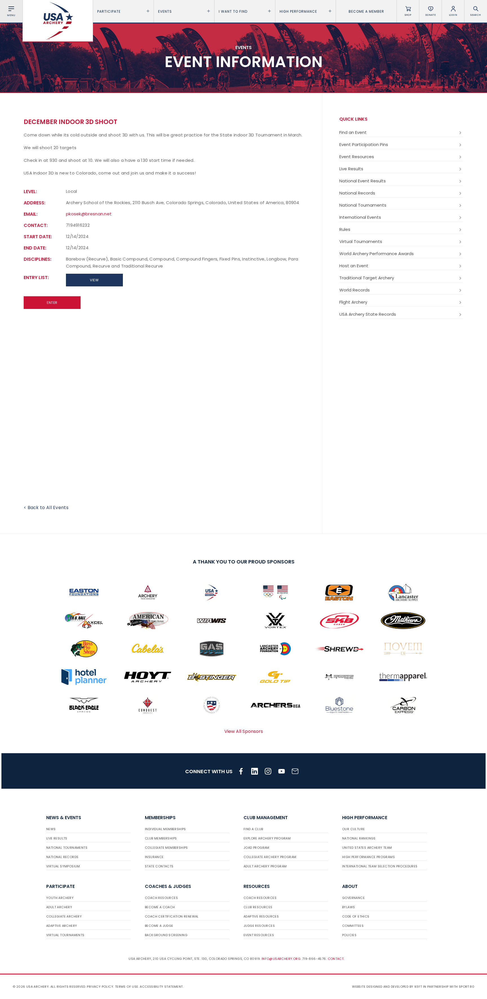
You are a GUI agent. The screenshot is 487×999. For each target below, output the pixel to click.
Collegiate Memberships (166, 847)
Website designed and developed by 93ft (387, 986)
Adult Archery (59, 907)
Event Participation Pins (363, 144)
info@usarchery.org (281, 958)
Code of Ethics (355, 916)
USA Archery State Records (367, 314)
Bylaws (348, 907)
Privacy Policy (100, 986)
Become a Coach (160, 907)
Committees (353, 925)
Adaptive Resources (261, 916)
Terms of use (126, 986)
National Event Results (362, 181)
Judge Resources (259, 925)
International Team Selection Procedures (380, 866)
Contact (336, 958)
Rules (344, 229)
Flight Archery (353, 302)
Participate (109, 11)
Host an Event (353, 266)
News (51, 829)
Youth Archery (60, 898)
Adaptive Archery (61, 925)
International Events (360, 217)
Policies (349, 935)
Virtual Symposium (63, 866)
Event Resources (356, 157)
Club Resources (258, 907)
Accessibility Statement (161, 986)
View (94, 280)
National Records (357, 193)
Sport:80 (466, 986)
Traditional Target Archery (366, 278)
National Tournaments (362, 205)
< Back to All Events (46, 507)
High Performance (298, 11)
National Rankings (359, 838)
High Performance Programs (368, 857)
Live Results (351, 169)
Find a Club (253, 829)
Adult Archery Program (265, 866)
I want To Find (233, 11)
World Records (354, 290)
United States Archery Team (367, 847)
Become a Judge (159, 925)
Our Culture (353, 829)
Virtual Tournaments (360, 241)
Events (165, 11)
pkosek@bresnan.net (89, 214)
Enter (52, 302)
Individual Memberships (165, 829)
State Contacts (159, 866)
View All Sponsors (243, 731)
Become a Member (366, 11)
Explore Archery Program (267, 838)
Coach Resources (161, 898)
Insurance (154, 857)
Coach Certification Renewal (172, 916)
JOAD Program (256, 847)
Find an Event (353, 132)
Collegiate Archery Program (270, 857)
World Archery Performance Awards (376, 254)
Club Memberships (161, 838)
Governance (353, 898)
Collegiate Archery (64, 916)
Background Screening (166, 935)
